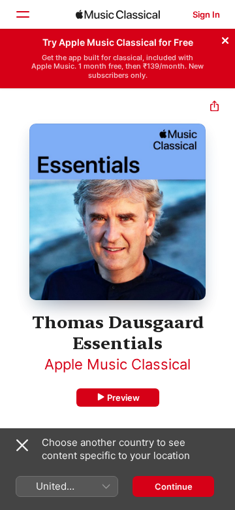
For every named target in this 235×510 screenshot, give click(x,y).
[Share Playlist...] (214, 107)
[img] (118, 14)
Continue (174, 486)
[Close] (225, 38)
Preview (123, 397)
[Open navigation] (22, 14)
